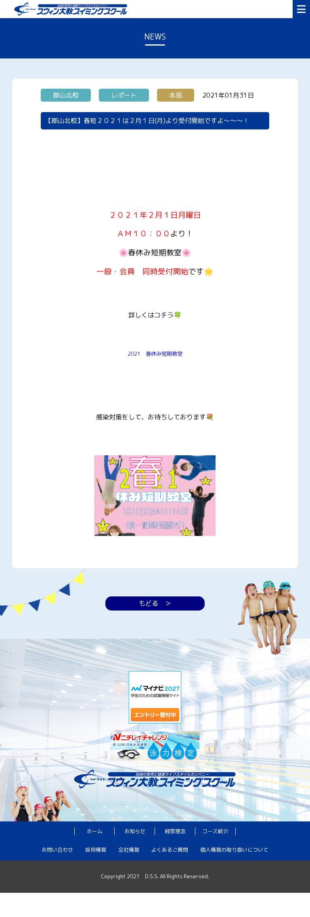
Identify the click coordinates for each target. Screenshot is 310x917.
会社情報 (128, 849)
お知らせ (134, 831)
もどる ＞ (155, 603)
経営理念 (175, 831)
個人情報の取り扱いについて (234, 849)
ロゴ (151, 9)
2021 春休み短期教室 (155, 353)
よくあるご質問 (169, 849)
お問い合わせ (57, 849)
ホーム (95, 831)
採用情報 (95, 849)
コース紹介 (215, 831)
